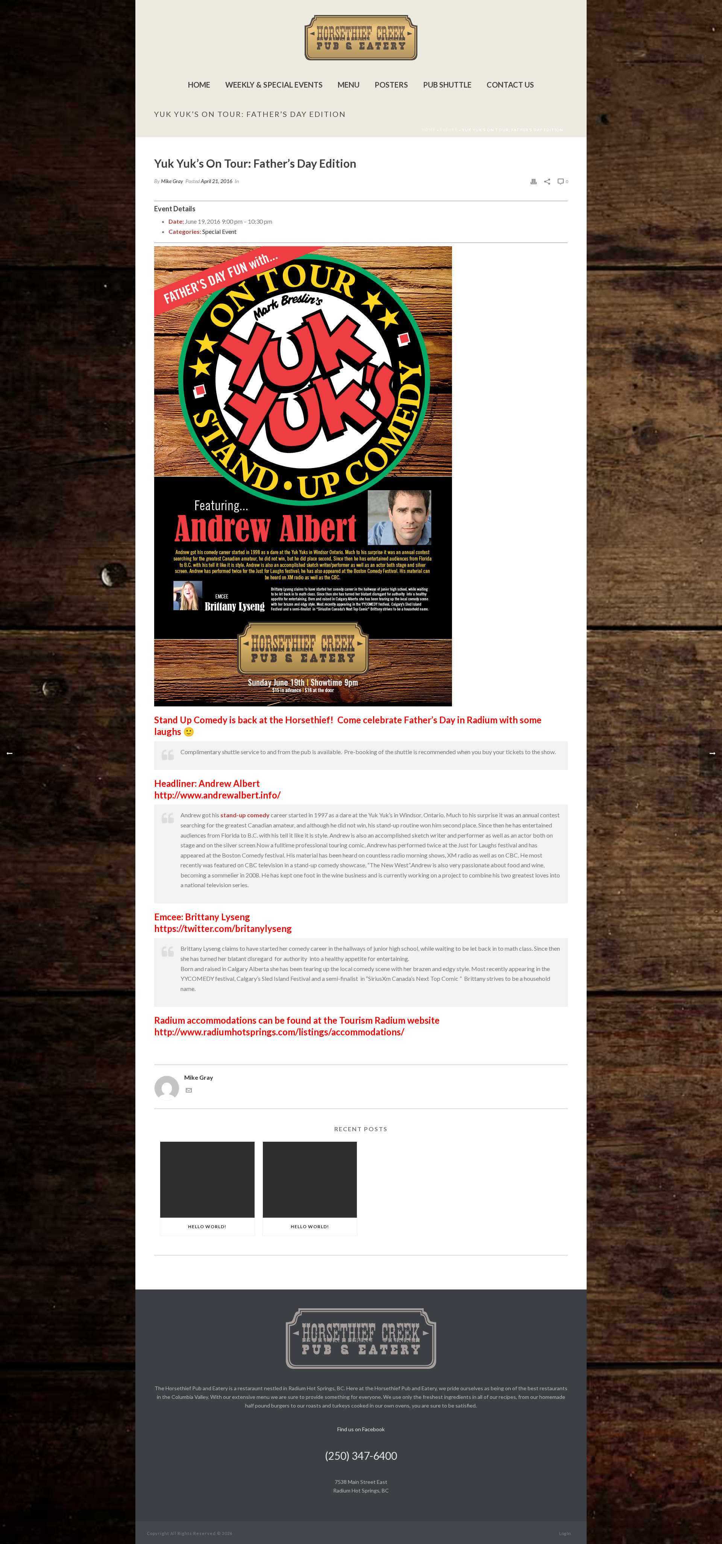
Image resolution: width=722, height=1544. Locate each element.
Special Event (219, 231)
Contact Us (510, 84)
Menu (348, 84)
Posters (391, 84)
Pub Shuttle (447, 84)
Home (199, 84)
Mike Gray (172, 181)
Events (449, 129)
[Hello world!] (207, 1179)
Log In (565, 1533)
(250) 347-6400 (361, 1455)
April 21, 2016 (216, 181)
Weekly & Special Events (274, 84)
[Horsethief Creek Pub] (361, 37)
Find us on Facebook (361, 1429)
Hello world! (207, 1226)
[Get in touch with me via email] (189, 1090)
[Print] (534, 181)
